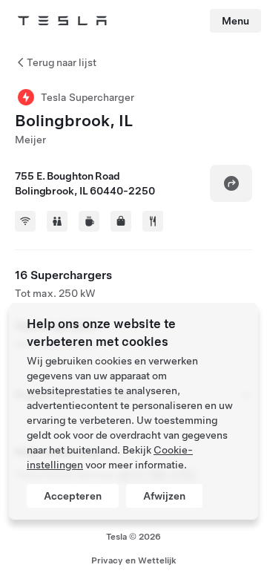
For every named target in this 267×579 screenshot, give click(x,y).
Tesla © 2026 (133, 536)
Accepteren (73, 496)
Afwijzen (164, 496)
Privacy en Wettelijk (134, 560)
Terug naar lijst (61, 62)
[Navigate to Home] (62, 21)
